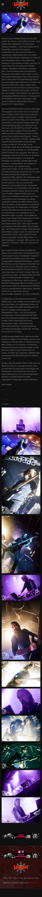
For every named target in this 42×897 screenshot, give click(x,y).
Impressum (7, 878)
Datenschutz (17, 878)
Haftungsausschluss (31, 878)
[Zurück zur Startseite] (21, 4)
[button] (3, 4)
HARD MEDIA (34, 883)
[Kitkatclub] (21, 836)
